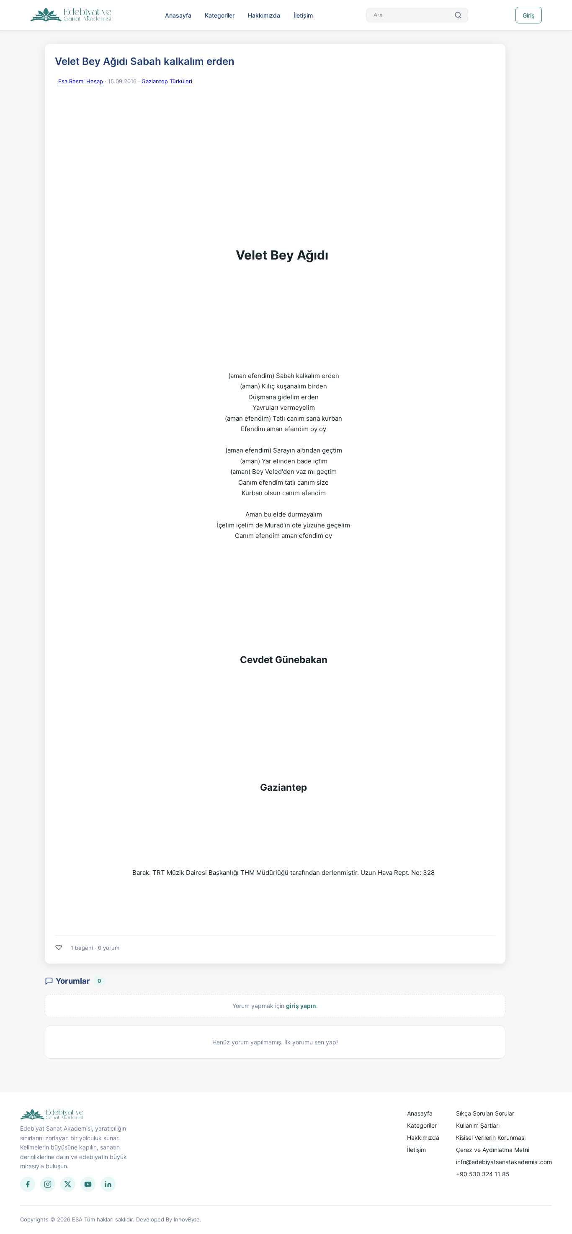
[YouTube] (87, 1184)
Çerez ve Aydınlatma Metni (492, 1149)
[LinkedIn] (108, 1184)
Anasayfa (178, 15)
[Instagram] (47, 1184)
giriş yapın (301, 1005)
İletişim (303, 15)
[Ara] (458, 15)
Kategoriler (219, 15)
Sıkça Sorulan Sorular (485, 1113)
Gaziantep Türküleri (167, 81)
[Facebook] (27, 1184)
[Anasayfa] (71, 15)
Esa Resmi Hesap (80, 81)
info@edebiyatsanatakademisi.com (504, 1161)
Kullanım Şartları (478, 1125)
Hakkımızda (264, 15)
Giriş (529, 15)
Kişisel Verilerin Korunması (491, 1137)
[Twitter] (67, 1184)
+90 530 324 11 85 (483, 1173)
